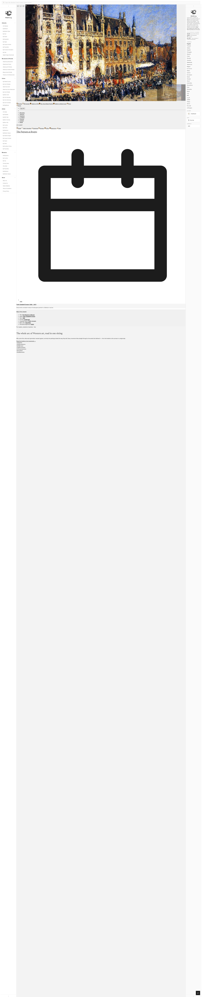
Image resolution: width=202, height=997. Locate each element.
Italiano (188, 48)
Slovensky (189, 89)
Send (69, 104)
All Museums (5, 155)
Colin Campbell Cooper (29, 316)
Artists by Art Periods (7, 67)
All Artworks (5, 26)
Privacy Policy (6, 191)
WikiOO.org (193, 16)
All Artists (5, 112)
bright (32, 324)
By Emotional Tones (7, 146)
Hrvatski (189, 79)
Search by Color (6, 86)
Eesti (188, 87)
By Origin (5, 41)
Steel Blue (28, 322)
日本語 (188, 99)
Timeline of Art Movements (8, 74)
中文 (188, 93)
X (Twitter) (22, 117)
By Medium (5, 28)
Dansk (188, 77)
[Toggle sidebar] (8, 6)
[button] (3, 2)
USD (189, 126)
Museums (4, 152)
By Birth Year (6, 117)
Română (189, 58)
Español (189, 50)
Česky (188, 70)
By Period (5, 127)
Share (19, 105)
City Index (5, 166)
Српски (188, 72)
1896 (21, 301)
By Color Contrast (7, 102)
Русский (189, 105)
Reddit (21, 122)
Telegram (22, 114)
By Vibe (4, 52)
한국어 (188, 103)
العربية (188, 97)
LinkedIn (22, 120)
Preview (20, 104)
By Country (5, 125)
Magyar (188, 66)
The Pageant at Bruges (26, 132)
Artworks (4, 23)
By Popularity (6, 47)
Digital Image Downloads (8, 55)
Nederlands (189, 62)
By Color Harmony (7, 100)
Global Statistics (6, 185)
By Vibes (5, 143)
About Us (5, 180)
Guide (19, 128)
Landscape (27, 319)
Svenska (189, 60)
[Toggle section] (15, 22)
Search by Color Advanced (9, 89)
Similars (42, 128)
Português (189, 52)
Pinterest (22, 119)
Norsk (188, 91)
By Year (4, 33)
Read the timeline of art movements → (26, 341)
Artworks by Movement (8, 61)
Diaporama (53, 128)
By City (4, 160)
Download (35, 128)
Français (189, 46)
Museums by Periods (7, 72)
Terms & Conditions (7, 188)
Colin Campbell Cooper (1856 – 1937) (26, 304)
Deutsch (189, 54)
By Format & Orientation (8, 49)
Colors (3, 78)
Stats (59, 128)
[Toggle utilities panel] (193, 6)
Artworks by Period (7, 64)
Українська (189, 64)
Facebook (22, 116)
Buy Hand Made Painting (46, 104)
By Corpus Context (7, 44)
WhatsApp (22, 113)
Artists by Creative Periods (8, 69)
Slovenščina (190, 85)
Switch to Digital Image (60, 104)
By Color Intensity (6, 97)
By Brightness (6, 105)
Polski (188, 56)
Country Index (6, 163)
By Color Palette (6, 92)
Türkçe (188, 101)
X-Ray (47, 128)
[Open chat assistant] (198, 993)
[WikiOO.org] (193, 12)
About (3, 177)
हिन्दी (188, 95)
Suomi (188, 81)
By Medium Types (7, 133)
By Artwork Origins (7, 135)
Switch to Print (35, 104)
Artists (3, 109)
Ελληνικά (189, 68)
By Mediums (5, 130)
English (189, 44)
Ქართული (189, 108)
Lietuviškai (189, 83)
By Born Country (6, 119)
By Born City (5, 122)
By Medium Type (6, 31)
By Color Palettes (6, 84)
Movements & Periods (7, 58)
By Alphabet (5, 114)
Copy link (22, 108)
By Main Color (6, 94)
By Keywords (6, 39)
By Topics (5, 36)
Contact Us (5, 183)
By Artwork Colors (7, 81)
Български (189, 75)
